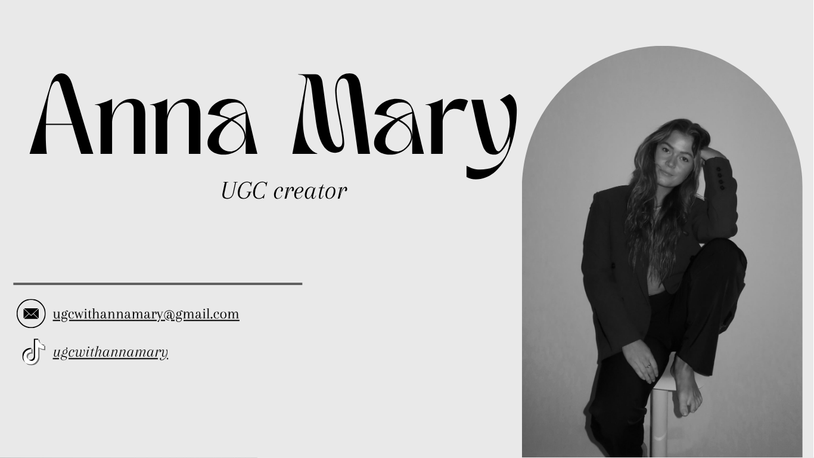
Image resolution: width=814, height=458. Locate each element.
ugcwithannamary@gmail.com (146, 313)
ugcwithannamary (111, 352)
